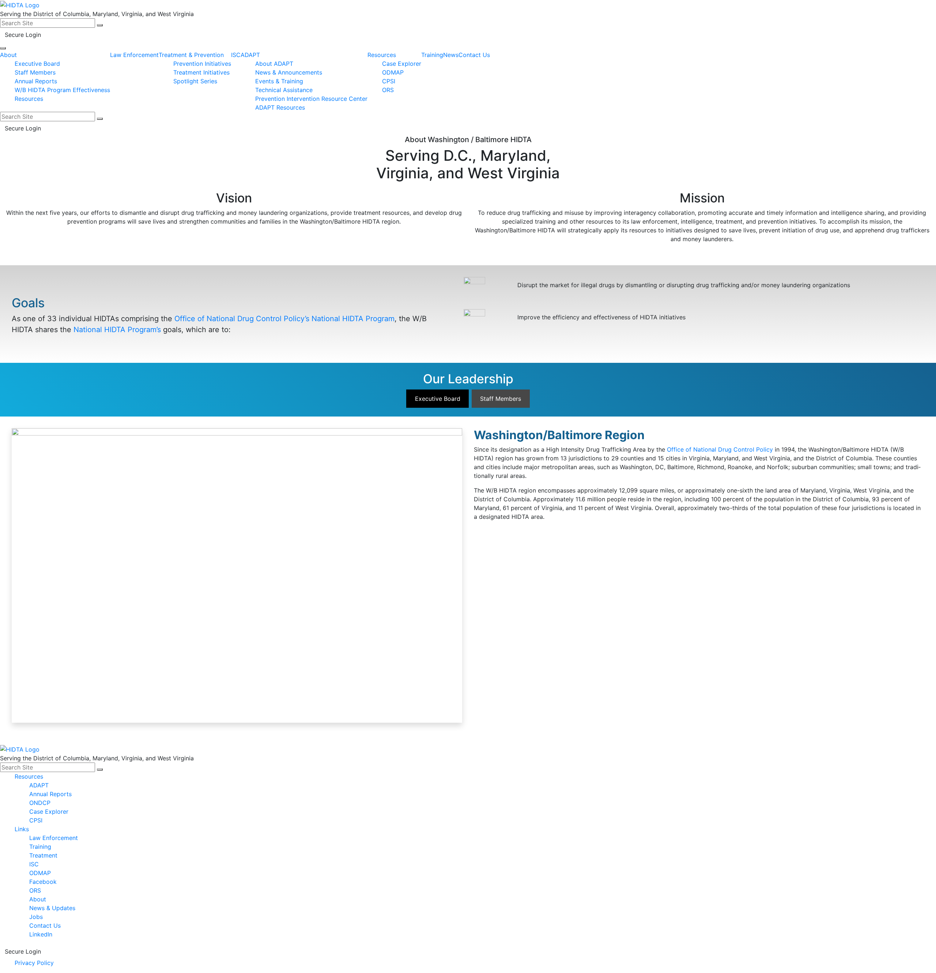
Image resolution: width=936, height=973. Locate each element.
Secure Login (23, 34)
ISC (236, 54)
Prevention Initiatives (202, 63)
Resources (29, 98)
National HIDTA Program (353, 318)
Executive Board (37, 63)
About (8, 54)
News (450, 54)
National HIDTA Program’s (117, 329)
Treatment (43, 855)
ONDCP (39, 802)
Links (22, 829)
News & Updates (52, 908)
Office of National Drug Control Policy (720, 449)
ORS (388, 90)
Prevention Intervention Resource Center (311, 98)
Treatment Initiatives (201, 72)
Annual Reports (36, 81)
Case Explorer (401, 63)
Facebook (43, 881)
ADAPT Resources (280, 107)
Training (432, 54)
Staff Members (35, 72)
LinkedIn (40, 934)
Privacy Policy (34, 962)
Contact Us (474, 54)
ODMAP (393, 72)
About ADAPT (274, 63)
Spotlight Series (195, 81)
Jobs (36, 916)
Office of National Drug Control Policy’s (241, 318)
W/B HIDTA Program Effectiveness (62, 90)
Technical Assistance (284, 90)
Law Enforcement (134, 54)
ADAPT (250, 54)
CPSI (388, 81)
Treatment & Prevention (191, 54)
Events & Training (279, 81)
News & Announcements (288, 72)
